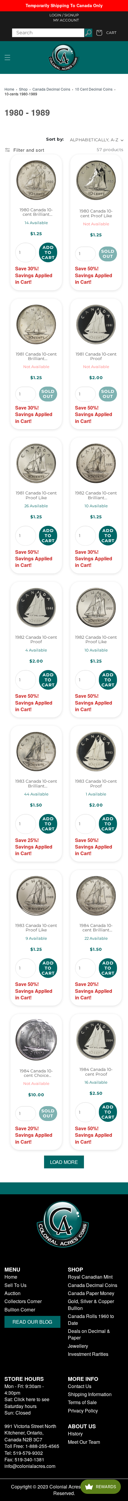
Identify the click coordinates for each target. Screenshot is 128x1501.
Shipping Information (90, 1394)
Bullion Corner (19, 1309)
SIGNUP (71, 15)
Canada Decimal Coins (51, 89)
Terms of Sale (82, 1402)
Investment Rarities (88, 1354)
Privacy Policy (83, 1410)
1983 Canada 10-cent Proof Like (36, 928)
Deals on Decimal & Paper (89, 1334)
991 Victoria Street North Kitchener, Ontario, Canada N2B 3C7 (30, 1433)
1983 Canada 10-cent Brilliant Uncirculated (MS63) (36, 783)
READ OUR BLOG (32, 1321)
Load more (64, 1162)
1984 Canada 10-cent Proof (96, 1072)
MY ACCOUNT (66, 20)
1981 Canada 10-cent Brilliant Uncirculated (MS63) (36, 356)
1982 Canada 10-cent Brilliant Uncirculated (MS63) (96, 495)
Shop (23, 89)
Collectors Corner (23, 1301)
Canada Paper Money (91, 1293)
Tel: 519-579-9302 (23, 1452)
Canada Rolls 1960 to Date (91, 1319)
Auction (12, 1293)
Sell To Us (15, 1285)
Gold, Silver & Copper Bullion (91, 1304)
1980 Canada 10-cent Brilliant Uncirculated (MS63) (36, 212)
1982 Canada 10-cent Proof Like (96, 639)
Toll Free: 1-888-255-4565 (31, 1446)
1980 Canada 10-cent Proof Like (96, 213)
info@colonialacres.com (29, 1466)
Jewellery (78, 1346)
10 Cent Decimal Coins (94, 89)
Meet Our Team (84, 1442)
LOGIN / (56, 15)
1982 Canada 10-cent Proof (36, 639)
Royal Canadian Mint (90, 1277)
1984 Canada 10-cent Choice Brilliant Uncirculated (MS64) (36, 1073)
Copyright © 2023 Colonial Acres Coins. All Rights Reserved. (64, 1490)
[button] (7, 57)
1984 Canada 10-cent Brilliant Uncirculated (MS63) (96, 928)
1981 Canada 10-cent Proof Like (36, 495)
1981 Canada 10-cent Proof (96, 356)
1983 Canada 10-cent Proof (96, 783)
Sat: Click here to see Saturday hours (26, 1402)
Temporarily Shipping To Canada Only (64, 5)
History (75, 1433)
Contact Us (79, 1386)
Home (9, 89)
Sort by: (55, 139)
